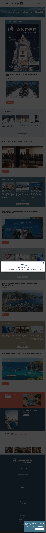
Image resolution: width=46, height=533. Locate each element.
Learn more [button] (40, 526)
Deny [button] (30, 529)
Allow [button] (40, 529)
